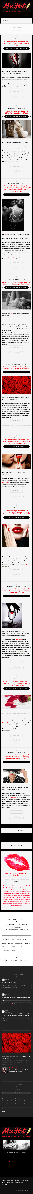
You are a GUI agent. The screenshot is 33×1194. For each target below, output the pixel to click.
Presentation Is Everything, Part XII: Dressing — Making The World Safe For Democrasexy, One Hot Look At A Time (16, 188)
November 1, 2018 (21, 507)
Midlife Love (10, 1180)
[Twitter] (15, 846)
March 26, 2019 (20, 279)
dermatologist (21, 651)
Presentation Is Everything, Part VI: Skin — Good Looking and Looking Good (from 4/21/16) (16, 590)
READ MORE (16, 91)
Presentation (23, 48)
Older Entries (17, 830)
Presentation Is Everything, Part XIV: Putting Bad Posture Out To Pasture (16, 43)
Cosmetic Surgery (19, 1182)
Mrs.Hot (11, 38)
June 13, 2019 (21, 108)
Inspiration (20, 446)
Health (24, 939)
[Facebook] (11, 846)
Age (3, 939)
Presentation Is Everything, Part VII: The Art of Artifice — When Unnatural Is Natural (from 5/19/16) (16, 512)
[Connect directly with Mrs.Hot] (21, 846)
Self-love (14, 946)
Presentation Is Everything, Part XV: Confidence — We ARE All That (16, 1057)
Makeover (17, 1180)
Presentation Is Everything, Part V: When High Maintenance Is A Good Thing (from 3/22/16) (16, 683)
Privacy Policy (5, 1184)
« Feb (3, 1111)
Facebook (12, 924)
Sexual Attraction (25, 960)
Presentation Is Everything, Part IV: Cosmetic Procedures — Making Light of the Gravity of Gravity (16, 756)
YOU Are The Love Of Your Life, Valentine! (16, 1152)
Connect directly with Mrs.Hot (18, 929)
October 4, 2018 (21, 586)
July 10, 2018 (21, 752)
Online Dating (24, 1180)
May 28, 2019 (21, 183)
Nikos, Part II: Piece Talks (10, 982)
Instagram (18, 927)
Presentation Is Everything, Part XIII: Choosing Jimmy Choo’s (16, 112)
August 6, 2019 (20, 38)
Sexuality (21, 946)
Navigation (8, 20)
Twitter (24, 924)
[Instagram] (18, 846)
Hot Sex (4, 943)
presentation (5, 566)
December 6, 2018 (21, 437)
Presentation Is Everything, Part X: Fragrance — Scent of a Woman (16, 367)
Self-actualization (21, 449)
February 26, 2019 (20, 364)
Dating (13, 939)
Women (16, 51)
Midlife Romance (18, 943)
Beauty (9, 48)
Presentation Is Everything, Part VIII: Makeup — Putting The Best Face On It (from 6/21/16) (16, 441)
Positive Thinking (15, 960)
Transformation (14, 452)
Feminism (19, 939)
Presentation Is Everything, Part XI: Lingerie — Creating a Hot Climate (16, 283)
